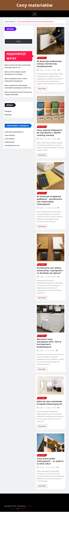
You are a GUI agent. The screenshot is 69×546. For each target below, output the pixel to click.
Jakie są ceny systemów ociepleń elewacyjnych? (49, 402)
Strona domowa (10, 21)
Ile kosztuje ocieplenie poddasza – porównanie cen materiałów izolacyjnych (49, 200)
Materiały (8, 115)
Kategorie (8, 111)
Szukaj (10, 29)
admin (42, 70)
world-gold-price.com (12, 145)
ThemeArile (23, 509)
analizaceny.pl (9, 142)
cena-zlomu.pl (9, 139)
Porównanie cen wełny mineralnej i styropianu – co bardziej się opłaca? (50, 270)
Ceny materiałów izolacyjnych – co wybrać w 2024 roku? (50, 461)
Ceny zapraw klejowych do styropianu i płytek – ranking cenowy (49, 132)
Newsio (14, 509)
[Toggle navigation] (34, 14)
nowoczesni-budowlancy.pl (14, 132)
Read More (42, 88)
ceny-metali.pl (10, 135)
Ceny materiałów (34, 5)
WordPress (29, 506)
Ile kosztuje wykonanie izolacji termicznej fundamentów (35, 21)
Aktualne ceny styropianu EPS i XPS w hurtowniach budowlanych (49, 343)
